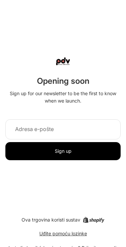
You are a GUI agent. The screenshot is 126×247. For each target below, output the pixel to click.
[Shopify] (93, 220)
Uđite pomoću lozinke (63, 233)
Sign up (63, 151)
